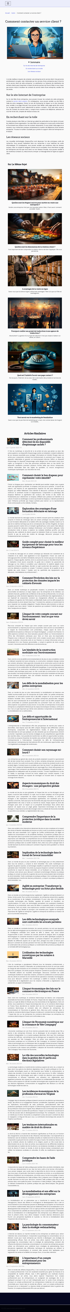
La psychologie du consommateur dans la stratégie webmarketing (40, 1226)
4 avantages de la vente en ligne (35, 289)
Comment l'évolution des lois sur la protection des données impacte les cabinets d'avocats (41, 581)
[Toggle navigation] (8, 3)
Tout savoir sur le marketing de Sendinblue (35, 417)
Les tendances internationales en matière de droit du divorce (39, 1126)
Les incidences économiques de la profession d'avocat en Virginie (40, 1092)
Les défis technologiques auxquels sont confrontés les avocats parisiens (41, 920)
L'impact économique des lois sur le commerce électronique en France (41, 990)
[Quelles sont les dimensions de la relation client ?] (35, 228)
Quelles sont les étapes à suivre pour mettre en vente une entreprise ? (35, 204)
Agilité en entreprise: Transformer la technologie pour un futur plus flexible (43, 887)
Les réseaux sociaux (34, 71)
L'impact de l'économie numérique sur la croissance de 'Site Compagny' (43, 1023)
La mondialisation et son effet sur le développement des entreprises (41, 1192)
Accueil (7, 13)
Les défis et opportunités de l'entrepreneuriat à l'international (39, 718)
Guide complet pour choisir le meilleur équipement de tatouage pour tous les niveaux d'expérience (43, 544)
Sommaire (35, 62)
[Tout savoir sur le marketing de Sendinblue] (35, 399)
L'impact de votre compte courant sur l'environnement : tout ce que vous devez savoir (42, 617)
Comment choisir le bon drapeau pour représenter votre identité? (42, 476)
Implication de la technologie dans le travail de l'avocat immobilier (41, 854)
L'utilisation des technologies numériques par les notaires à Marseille (38, 955)
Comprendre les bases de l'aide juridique (38, 1159)
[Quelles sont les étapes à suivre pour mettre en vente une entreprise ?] (35, 184)
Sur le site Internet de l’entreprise (34, 66)
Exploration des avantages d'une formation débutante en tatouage (39, 510)
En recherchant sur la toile (34, 68)
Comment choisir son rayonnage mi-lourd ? (41, 751)
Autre (13, 13)
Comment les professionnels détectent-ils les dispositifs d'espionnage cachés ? (37, 442)
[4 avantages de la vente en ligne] (35, 270)
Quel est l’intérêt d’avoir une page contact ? (35, 375)
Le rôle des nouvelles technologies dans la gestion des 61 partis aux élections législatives (40, 1058)
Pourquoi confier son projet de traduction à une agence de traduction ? (35, 332)
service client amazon (20, 101)
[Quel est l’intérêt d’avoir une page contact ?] (35, 357)
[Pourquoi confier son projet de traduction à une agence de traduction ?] (35, 313)
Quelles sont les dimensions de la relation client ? (35, 247)
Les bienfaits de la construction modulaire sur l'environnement (39, 651)
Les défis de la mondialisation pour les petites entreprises (42, 684)
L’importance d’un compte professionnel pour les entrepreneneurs (36, 1261)
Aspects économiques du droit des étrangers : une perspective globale (40, 784)
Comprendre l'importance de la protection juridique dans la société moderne (41, 819)
